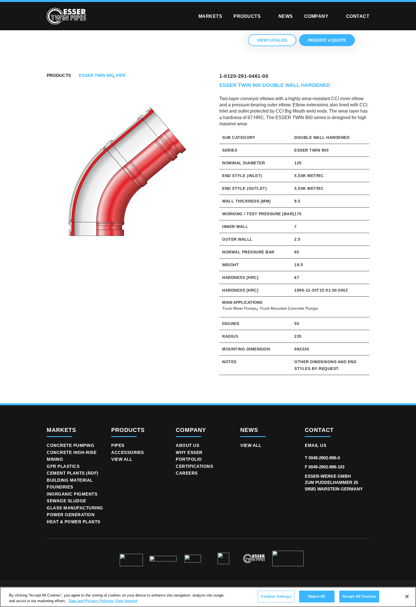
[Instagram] (321, 502)
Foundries (60, 487)
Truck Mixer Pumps (239, 308)
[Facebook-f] (334, 502)
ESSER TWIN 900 (96, 75)
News (285, 16)
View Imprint (126, 601)
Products (247, 16)
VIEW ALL (250, 445)
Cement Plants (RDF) (72, 473)
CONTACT (319, 430)
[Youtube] (347, 502)
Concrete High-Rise (72, 452)
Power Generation (71, 514)
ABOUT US (187, 445)
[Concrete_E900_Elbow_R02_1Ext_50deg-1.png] (127, 174)
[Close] (407, 596)
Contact (358, 16)
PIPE (121, 75)
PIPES (118, 445)
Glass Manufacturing (75, 507)
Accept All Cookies (359, 596)
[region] (208, 597)
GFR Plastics (63, 466)
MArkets (61, 430)
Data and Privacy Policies (91, 601)
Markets (210, 16)
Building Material (70, 480)
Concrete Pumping (70, 445)
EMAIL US (315, 445)
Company (316, 16)
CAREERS (187, 473)
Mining (55, 459)
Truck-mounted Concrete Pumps (289, 308)
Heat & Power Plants (73, 521)
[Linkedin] (308, 502)
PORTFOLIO (189, 459)
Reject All (316, 596)
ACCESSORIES (127, 452)
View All (121, 459)
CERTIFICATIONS (194, 466)
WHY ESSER (189, 452)
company (191, 430)
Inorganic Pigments (72, 494)
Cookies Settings (276, 596)
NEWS (249, 430)
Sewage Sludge (66, 500)
